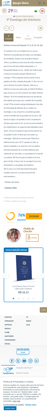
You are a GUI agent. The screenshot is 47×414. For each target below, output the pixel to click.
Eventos (8, 317)
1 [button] (13, 298)
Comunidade (10, 340)
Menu (39, 3)
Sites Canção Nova (44, 3)
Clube (7, 332)
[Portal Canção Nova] (6, 3)
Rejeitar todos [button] (30, 404)
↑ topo (43, 310)
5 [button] (33, 298)
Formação (9, 321)
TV (27, 317)
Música (8, 328)
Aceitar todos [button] (10, 408)
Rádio (28, 321)
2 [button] (18, 298)
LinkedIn (36, 361)
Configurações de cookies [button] (13, 404)
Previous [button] (6, 275)
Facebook (12, 361)
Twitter (18, 361)
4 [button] (28, 298)
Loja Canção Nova (16, 250)
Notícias (8, 325)
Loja (28, 325)
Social (7, 344)
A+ (6, 28)
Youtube (24, 361)
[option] (23, 276)
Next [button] (41, 275)
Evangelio (38, 37)
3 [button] (23, 298)
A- (12, 28)
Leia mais (16, 401)
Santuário (9, 336)
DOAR (23, 352)
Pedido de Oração (22, 373)
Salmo (18, 37)
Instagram (30, 361)
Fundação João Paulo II (24, 368)
